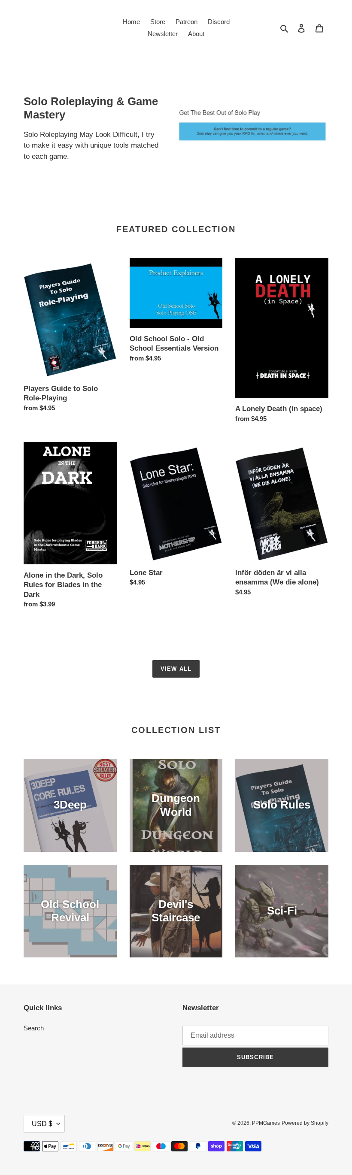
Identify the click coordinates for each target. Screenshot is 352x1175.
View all (176, 669)
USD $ (42, 1123)
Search (34, 1028)
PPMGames (266, 1123)
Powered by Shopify (305, 1123)
